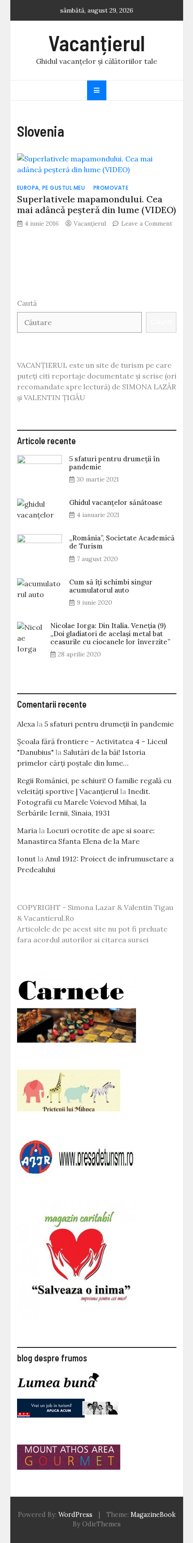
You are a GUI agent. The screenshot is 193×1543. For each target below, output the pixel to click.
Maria (27, 830)
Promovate (111, 188)
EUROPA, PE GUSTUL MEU (51, 188)
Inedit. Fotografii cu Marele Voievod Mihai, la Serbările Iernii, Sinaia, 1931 (83, 802)
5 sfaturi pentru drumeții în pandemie (114, 463)
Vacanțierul (96, 43)
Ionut (26, 858)
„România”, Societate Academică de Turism (122, 542)
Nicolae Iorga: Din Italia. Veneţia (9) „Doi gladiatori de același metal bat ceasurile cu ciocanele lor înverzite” (110, 633)
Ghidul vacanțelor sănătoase (115, 502)
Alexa (26, 723)
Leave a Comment (146, 223)
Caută (27, 303)
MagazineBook (153, 1515)
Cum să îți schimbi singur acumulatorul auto (111, 586)
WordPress (75, 1515)
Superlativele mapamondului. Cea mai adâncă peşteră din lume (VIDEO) (96, 204)
